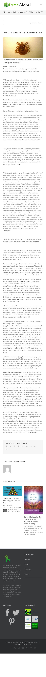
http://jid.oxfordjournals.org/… (24, 337)
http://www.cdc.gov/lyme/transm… (15, 326)
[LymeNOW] (28, 625)
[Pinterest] (14, 446)
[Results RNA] (34, 619)
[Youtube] (23, 648)
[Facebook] (6, 446)
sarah (19, 164)
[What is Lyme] (28, 612)
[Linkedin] (26, 446)
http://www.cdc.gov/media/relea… (14, 421)
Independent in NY (34, 140)
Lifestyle (27, 559)
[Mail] (6, 449)
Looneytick (7, 231)
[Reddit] (30, 446)
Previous (34, 23)
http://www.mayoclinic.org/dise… (14, 299)
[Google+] (22, 446)
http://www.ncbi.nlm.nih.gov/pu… (17, 348)
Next (40, 23)
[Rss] (15, 648)
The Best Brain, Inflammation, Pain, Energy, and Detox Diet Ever (11, 501)
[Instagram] (27, 648)
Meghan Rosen (9, 84)
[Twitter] (10, 446)
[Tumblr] (18, 446)
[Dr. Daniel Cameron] (34, 612)
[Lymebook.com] (34, 625)
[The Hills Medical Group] (28, 619)
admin (22, 461)
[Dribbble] (35, 648)
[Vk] (35, 446)
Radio (26, 564)
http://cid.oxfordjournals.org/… (32, 399)
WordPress (18, 644)
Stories (27, 574)
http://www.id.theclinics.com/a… (21, 282)
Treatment (28, 569)
